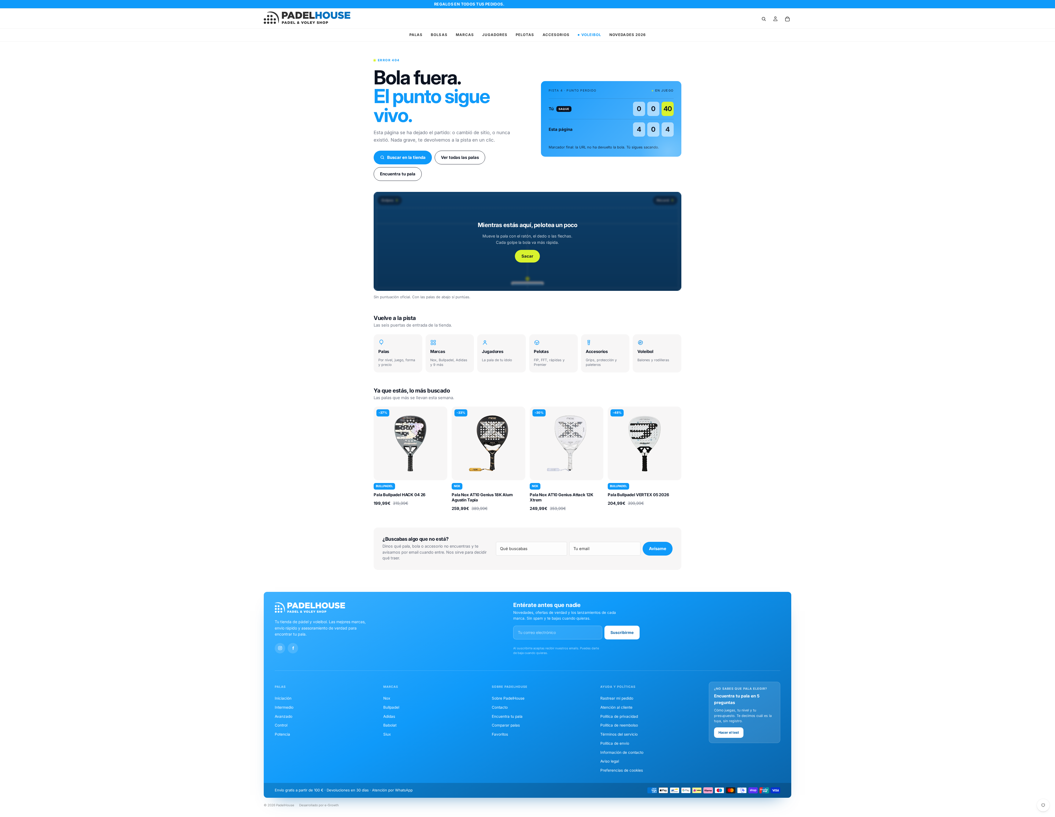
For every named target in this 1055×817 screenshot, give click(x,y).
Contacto (500, 707)
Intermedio (284, 707)
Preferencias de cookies (621, 770)
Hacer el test (728, 732)
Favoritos (500, 734)
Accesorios (556, 34)
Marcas (465, 34)
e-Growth (331, 805)
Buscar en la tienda (406, 157)
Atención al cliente (616, 707)
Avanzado (283, 716)
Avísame (657, 548)
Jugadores (494, 34)
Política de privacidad (619, 716)
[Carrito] (787, 19)
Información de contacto (621, 752)
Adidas (389, 716)
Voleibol (591, 34)
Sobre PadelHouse (508, 698)
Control (281, 725)
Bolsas (439, 34)
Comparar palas (506, 725)
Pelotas (525, 34)
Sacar (527, 256)
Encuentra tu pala (397, 173)
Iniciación (283, 698)
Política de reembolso (619, 725)
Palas (416, 34)
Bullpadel (391, 707)
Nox (386, 698)
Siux (387, 734)
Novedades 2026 (627, 34)
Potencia (282, 734)
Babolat (389, 725)
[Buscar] (764, 19)
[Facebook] (293, 648)
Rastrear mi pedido (616, 698)
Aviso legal (609, 761)
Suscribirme (622, 632)
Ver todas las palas (460, 157)
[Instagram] (280, 648)
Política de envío (614, 743)
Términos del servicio (619, 734)
